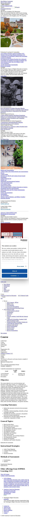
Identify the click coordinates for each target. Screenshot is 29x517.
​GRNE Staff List (5, 203)
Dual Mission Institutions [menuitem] (16, 55)
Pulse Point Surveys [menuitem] (5, 126)
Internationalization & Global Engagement (11, 121)
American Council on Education (8, 295)
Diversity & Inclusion (6, 107)
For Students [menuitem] (10, 60)
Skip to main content (6, 2)
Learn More (3, 76)
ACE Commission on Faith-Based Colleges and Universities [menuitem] (14, 55)
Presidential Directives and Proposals (10, 188)
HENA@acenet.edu (6, 209)
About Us (6, 291)
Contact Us (6, 506)
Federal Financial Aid (6, 178)
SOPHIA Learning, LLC (7, 353)
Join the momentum (5, 222)
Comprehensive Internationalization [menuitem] (9, 122)
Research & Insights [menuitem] (5, 66)
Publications (7, 286)
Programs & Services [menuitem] (6, 8)
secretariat (6, 499)
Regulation (3, 191)
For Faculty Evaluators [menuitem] (18, 60)
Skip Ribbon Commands (7, 1)
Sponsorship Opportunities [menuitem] (11, 64)
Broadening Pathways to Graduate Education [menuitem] (13, 116)
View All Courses (5, 474)
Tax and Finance (5, 195)
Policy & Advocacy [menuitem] (5, 129)
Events (5, 287)
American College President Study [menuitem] (19, 126)
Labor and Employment (6, 182)
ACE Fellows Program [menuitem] (6, 53)
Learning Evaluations (6, 57)
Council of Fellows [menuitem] (16, 53)
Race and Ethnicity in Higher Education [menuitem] (10, 108)
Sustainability (4, 194)
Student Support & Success (7, 114)
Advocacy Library (5, 212)
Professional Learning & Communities (10, 52)
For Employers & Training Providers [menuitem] (9, 59)
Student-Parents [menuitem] (21, 116)
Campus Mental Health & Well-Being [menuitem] (10, 115)
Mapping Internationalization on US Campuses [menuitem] (12, 123)
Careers (5, 513)
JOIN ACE (3, 281)
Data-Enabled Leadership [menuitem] (7, 128)
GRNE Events (13, 212)
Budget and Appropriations (7, 170)
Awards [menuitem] (2, 64)
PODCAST (7, 290)
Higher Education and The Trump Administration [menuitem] (13, 190)
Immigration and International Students (10, 181)
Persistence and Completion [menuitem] (17, 118)
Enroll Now (3, 17)
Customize (14, 275)
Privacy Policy (7, 508)
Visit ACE (6, 511)
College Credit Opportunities (8, 475)
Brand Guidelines (8, 510)
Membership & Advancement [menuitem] (8, 214)
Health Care (3, 180)
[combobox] (8, 7)
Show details (20, 266)
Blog (5, 288)
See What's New (5, 139)
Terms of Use (7, 507)
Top (2, 298)
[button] (17, 7)
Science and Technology (7, 192)
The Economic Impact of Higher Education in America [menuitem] (14, 187)
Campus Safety (4, 174)
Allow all (14, 271)
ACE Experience (5, 63)
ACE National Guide (23, 295)
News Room (7, 284)
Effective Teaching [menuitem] (5, 119)
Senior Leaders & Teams (7, 125)
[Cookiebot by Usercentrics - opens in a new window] (20, 240)
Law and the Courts (5, 184)
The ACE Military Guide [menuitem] (17, 62)
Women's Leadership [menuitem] (15, 109)
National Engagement (6, 185)
